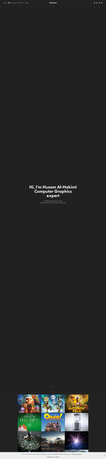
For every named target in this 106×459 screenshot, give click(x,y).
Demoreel (14, 2)
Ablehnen (58, 457)
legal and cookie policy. (77, 454)
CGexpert (53, 3)
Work (9, 2)
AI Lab (4, 2)
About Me (21, 2)
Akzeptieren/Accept (51, 457)
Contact (26, 2)
